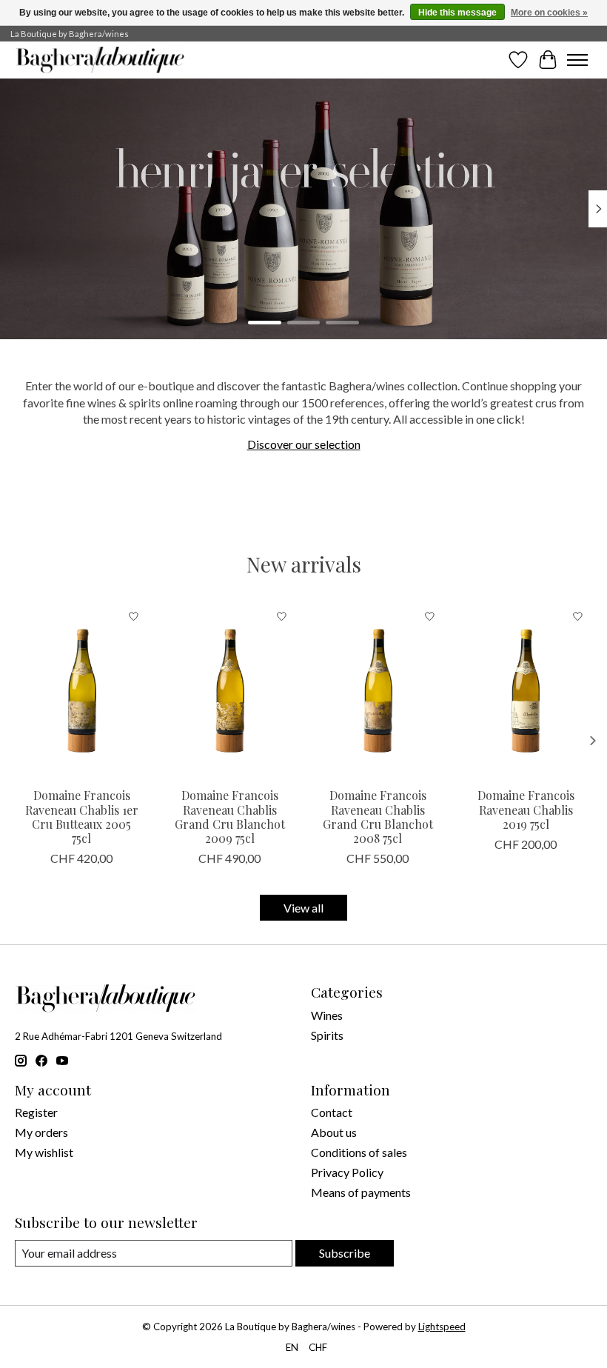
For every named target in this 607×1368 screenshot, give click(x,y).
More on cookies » (549, 12)
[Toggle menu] (577, 60)
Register (36, 1112)
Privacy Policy (347, 1172)
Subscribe (344, 1253)
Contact (331, 1112)
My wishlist (44, 1152)
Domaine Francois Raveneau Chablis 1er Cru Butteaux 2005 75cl (81, 816)
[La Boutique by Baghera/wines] (100, 60)
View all (303, 908)
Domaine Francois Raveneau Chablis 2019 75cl (525, 809)
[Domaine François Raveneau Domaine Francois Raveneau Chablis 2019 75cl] (525, 690)
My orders (41, 1132)
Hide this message (457, 12)
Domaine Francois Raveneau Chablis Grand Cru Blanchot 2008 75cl (378, 816)
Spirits (327, 1035)
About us (334, 1132)
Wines (327, 1015)
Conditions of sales (359, 1152)
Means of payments (361, 1192)
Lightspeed (442, 1326)
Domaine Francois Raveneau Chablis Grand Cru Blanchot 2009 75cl (230, 816)
